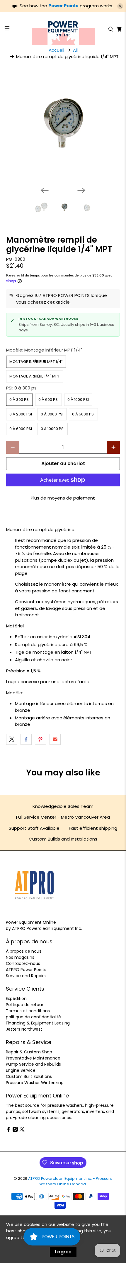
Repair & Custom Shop (29, 1052)
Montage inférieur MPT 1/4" (36, 361)
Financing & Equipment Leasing (38, 1023)
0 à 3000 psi (52, 414)
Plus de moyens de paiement (63, 498)
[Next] (81, 190)
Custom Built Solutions (29, 1076)
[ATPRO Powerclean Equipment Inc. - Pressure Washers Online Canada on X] (22, 1130)
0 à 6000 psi (20, 429)
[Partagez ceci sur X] (11, 739)
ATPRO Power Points (26, 970)
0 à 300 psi (19, 399)
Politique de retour (24, 1005)
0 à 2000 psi (20, 414)
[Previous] (44, 190)
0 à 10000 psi (52, 429)
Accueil (56, 50)
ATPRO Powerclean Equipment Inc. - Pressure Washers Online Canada (70, 1181)
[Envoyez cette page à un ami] (55, 739)
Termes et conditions (28, 1011)
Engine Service (20, 1070)
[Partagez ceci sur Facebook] (26, 739)
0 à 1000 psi (78, 399)
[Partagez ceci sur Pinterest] (40, 739)
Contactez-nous (23, 963)
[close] (120, 6)
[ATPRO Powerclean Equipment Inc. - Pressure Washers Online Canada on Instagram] (15, 1130)
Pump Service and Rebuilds (33, 1064)
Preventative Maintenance (33, 1058)
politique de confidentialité (33, 1017)
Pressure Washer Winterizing (35, 1082)
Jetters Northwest (24, 1029)
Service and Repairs (26, 976)
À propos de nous (23, 951)
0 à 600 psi (48, 399)
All (75, 50)
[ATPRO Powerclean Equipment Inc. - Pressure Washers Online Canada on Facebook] (8, 1130)
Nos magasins (20, 957)
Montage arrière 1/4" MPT (34, 376)
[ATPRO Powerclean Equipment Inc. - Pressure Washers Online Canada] (63, 29)
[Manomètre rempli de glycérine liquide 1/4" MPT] (63, 125)
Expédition (16, 998)
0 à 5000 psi (83, 414)
